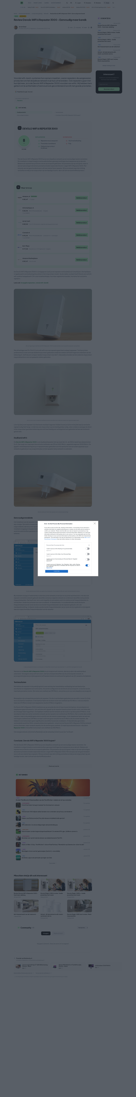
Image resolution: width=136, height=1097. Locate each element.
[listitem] (68, 545)
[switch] (87, 549)
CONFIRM (57, 571)
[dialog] (68, 548)
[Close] (95, 523)
